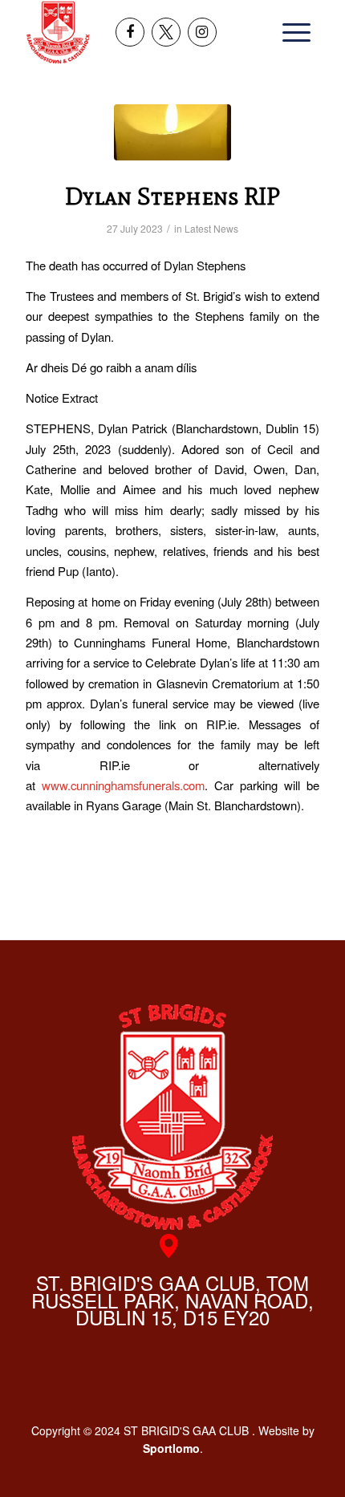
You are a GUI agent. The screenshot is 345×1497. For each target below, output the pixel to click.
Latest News (211, 228)
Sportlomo (171, 1448)
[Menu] (291, 32)
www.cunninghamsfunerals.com (123, 785)
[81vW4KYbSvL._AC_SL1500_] (172, 132)
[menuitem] (291, 32)
